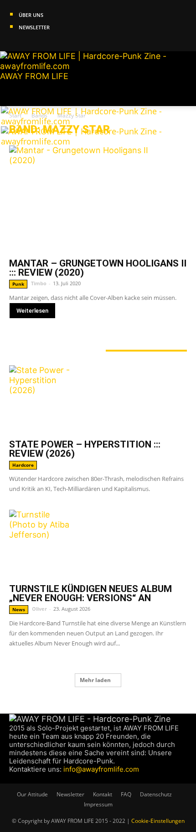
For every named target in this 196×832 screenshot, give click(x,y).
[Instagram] (22, 46)
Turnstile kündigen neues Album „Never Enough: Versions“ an (90, 593)
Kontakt (102, 794)
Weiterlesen (32, 310)
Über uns (31, 14)
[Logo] (84, 121)
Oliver (39, 608)
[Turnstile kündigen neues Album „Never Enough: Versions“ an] (98, 544)
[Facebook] (13, 46)
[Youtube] (47, 46)
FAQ (126, 794)
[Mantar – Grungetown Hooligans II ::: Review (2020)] (98, 199)
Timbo (38, 283)
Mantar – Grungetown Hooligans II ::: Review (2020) (97, 268)
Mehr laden (95, 680)
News (18, 609)
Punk (18, 284)
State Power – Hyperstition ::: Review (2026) (84, 449)
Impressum (98, 804)
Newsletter (34, 27)
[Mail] (30, 46)
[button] (15, 93)
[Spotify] (39, 46)
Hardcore (23, 465)
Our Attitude (32, 794)
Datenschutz (156, 794)
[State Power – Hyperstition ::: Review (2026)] (98, 399)
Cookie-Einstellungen (158, 821)
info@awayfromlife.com (101, 769)
